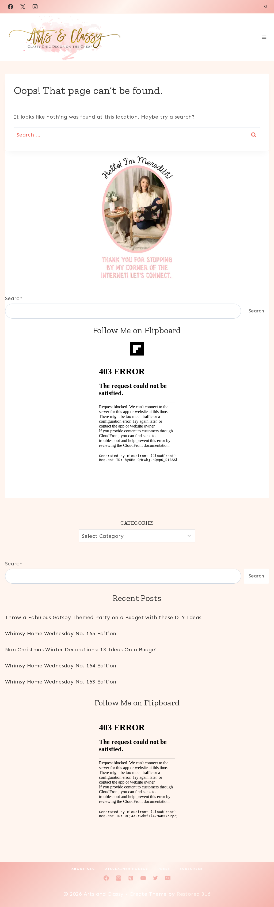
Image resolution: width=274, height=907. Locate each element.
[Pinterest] (130, 878)
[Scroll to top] (260, 885)
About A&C (83, 869)
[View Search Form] (265, 6)
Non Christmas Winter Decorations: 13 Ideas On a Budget (81, 649)
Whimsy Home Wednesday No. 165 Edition (60, 633)
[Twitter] (155, 878)
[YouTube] (143, 878)
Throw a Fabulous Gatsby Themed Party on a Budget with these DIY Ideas (103, 617)
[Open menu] (264, 37)
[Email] (167, 878)
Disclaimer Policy (126, 869)
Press (164, 869)
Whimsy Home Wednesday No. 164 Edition (60, 665)
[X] (22, 6)
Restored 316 (194, 894)
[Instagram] (35, 6)
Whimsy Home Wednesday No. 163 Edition (60, 681)
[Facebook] (10, 6)
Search (13, 298)
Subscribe (191, 869)
